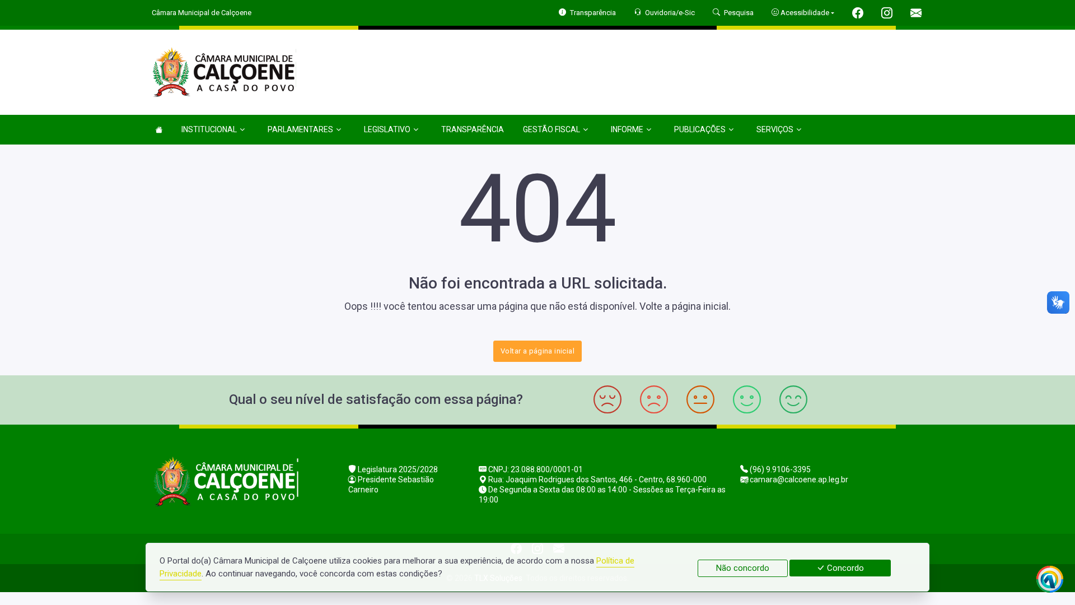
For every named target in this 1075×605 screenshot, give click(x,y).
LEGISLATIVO (387, 129)
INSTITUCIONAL (209, 129)
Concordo (844, 568)
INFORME (627, 129)
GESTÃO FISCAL (551, 129)
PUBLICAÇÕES (700, 129)
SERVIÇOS (774, 129)
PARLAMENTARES (300, 129)
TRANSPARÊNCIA (472, 129)
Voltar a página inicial (537, 351)
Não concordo (742, 568)
